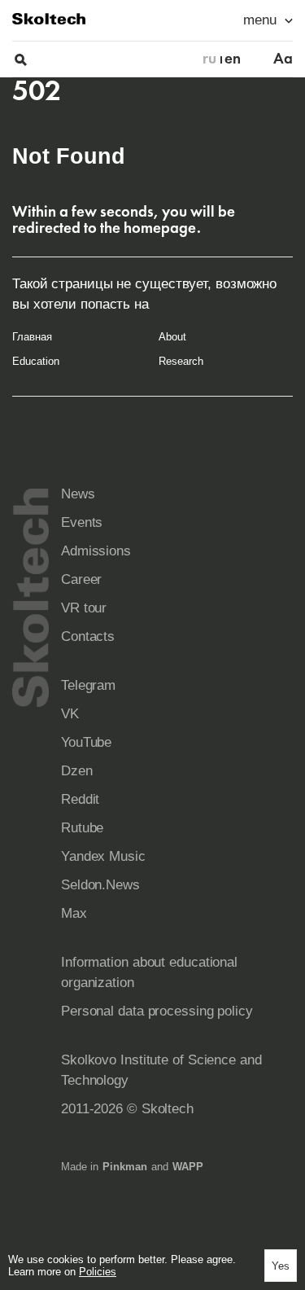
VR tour (84, 608)
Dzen (77, 771)
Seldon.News (100, 885)
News (78, 494)
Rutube (82, 828)
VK (70, 714)
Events (81, 522)
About (172, 337)
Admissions (96, 551)
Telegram (88, 685)
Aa (283, 58)
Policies (97, 1272)
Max (74, 913)
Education (35, 361)
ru (209, 58)
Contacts (88, 636)
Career (81, 579)
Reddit (80, 799)
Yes (281, 1266)
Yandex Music (103, 856)
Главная (32, 337)
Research (181, 361)
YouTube (86, 742)
